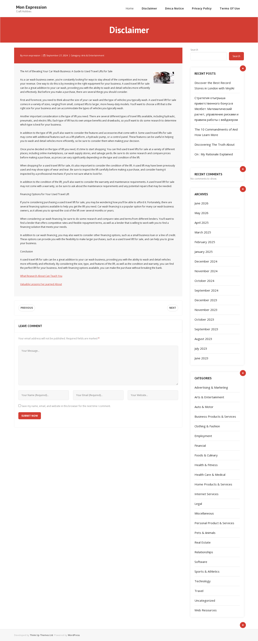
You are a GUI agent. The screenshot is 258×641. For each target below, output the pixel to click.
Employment (203, 436)
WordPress (74, 635)
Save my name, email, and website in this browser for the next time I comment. (66, 406)
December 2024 (206, 261)
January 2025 (204, 252)
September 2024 (206, 290)
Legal (198, 504)
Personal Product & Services (214, 523)
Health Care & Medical (210, 475)
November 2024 (206, 271)
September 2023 (206, 329)
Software (201, 562)
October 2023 (204, 319)
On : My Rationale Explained (214, 154)
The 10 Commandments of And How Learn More (216, 132)
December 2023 (206, 300)
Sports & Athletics (207, 571)
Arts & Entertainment (92, 55)
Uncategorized (205, 600)
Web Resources (206, 610)
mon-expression (31, 55)
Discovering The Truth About (215, 144)
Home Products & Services (213, 484)
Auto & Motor (204, 407)
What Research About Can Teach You (41, 276)
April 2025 (202, 223)
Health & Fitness (206, 465)
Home (130, 8)
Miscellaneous (204, 513)
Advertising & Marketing (211, 387)
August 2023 (203, 339)
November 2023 (206, 310)
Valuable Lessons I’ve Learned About (41, 284)
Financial (200, 445)
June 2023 (201, 358)
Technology (203, 581)
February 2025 (205, 242)
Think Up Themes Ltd (41, 635)
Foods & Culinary (206, 455)
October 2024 (204, 281)
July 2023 (201, 348)
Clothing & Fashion (207, 426)
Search (194, 49)
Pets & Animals (205, 533)
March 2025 (203, 232)
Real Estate (203, 542)
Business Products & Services (215, 416)
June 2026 (201, 203)
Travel (199, 591)
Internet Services (206, 494)
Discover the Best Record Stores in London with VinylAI (214, 85)
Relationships (204, 552)
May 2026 (201, 213)
